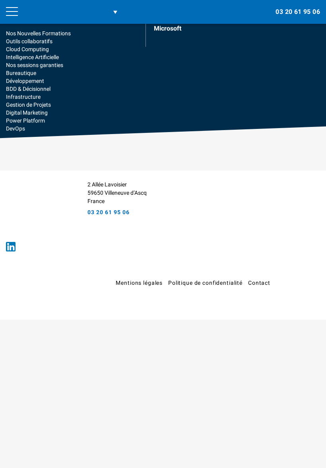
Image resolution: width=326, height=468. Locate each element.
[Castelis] (302, 285)
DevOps (15, 128)
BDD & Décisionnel (28, 89)
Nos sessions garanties (34, 65)
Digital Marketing (27, 112)
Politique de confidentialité (205, 283)
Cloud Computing (27, 49)
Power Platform (25, 120)
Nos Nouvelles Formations (38, 33)
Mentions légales (139, 283)
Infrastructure (23, 97)
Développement (25, 81)
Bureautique (21, 73)
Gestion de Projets (28, 105)
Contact (259, 283)
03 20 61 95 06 (298, 11)
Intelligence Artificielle (32, 57)
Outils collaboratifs (29, 41)
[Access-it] (34, 207)
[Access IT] (60, 12)
